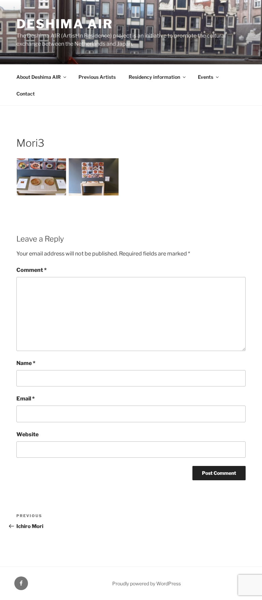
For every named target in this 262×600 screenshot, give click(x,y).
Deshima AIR (64, 23)
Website (27, 434)
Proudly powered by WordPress (146, 583)
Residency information (154, 77)
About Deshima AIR (38, 77)
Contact (25, 94)
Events (205, 77)
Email (25, 398)
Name (25, 363)
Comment (31, 270)
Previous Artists (97, 77)
